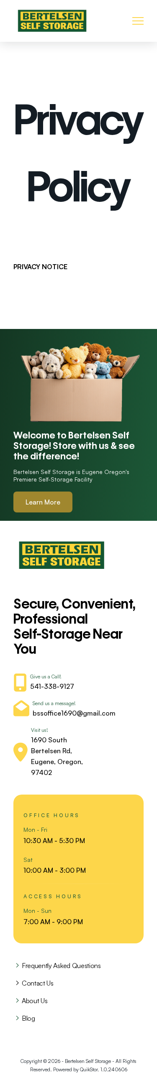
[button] (138, 21)
